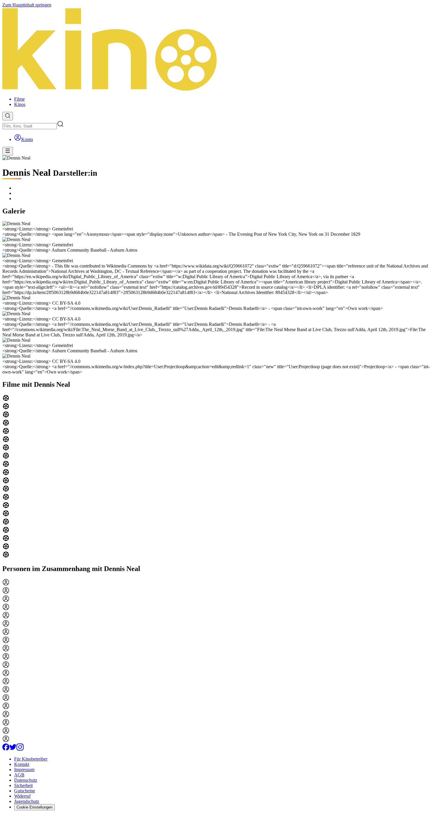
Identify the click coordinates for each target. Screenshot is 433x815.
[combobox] (29, 126)
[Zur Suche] (7, 116)
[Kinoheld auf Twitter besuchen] (12, 748)
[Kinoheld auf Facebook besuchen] (5, 748)
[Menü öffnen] (7, 151)
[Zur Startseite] (216, 50)
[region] (216, 476)
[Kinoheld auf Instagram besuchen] (20, 748)
